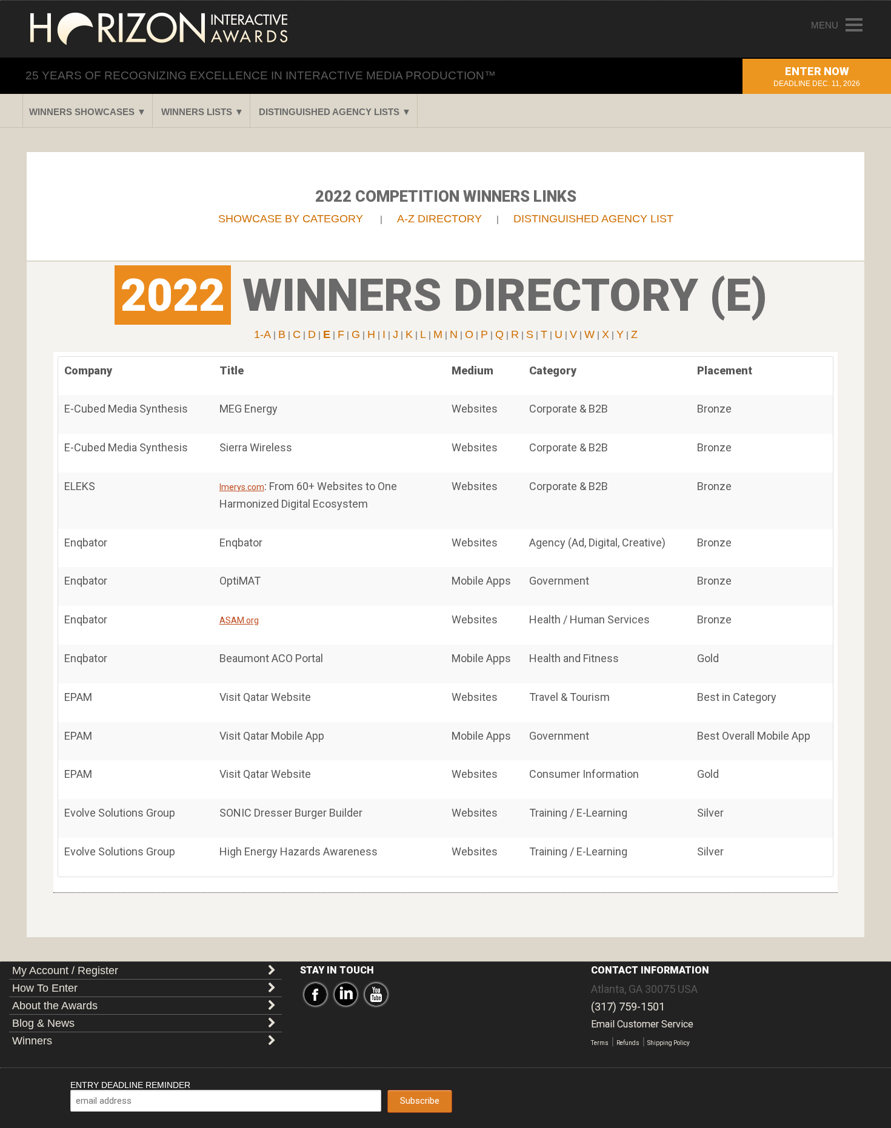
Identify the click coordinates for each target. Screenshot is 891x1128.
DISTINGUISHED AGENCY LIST (593, 219)
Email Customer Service (642, 1024)
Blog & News (43, 1023)
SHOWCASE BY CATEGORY (290, 219)
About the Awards (55, 1006)
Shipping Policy (668, 1043)
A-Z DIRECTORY (439, 219)
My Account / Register (65, 970)
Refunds (627, 1043)
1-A (262, 334)
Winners (32, 1041)
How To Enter (45, 988)
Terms (600, 1043)
